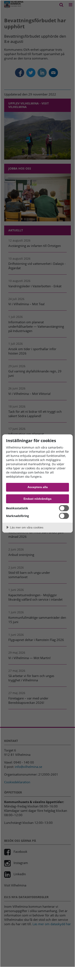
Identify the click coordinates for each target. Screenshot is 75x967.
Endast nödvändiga (37, 498)
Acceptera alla (38, 487)
